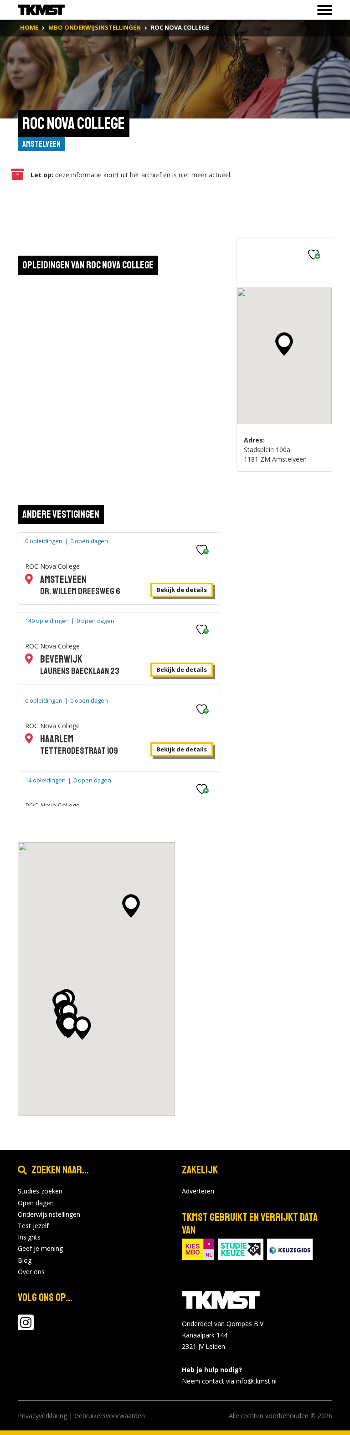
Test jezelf (33, 1225)
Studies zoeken (40, 1191)
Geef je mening (40, 1248)
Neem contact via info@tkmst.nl (229, 1381)
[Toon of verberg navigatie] (322, 10)
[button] (284, 344)
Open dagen (36, 1202)
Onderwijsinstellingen (49, 1214)
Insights (29, 1237)
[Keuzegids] (290, 1248)
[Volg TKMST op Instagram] (26, 1326)
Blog (24, 1260)
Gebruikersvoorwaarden (109, 1415)
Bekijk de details (181, 590)
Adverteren (198, 1191)
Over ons (31, 1271)
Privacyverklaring (42, 1415)
